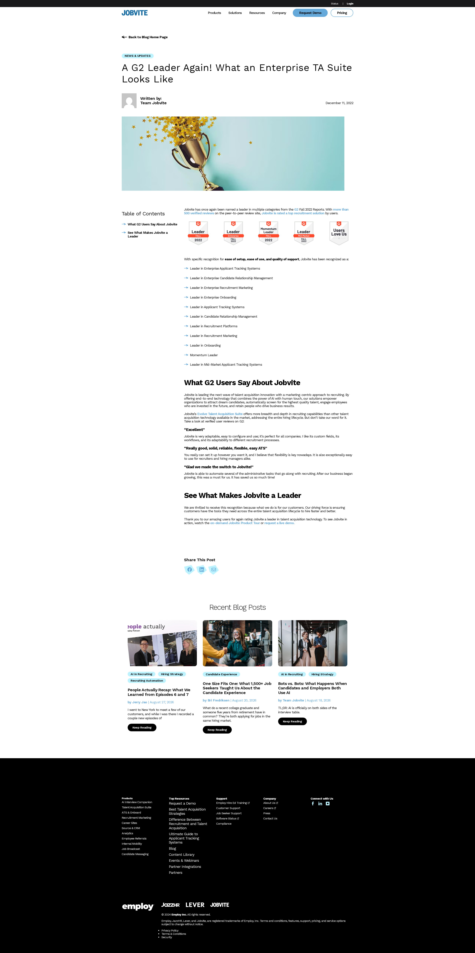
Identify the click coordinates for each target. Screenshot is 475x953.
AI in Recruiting (141, 674)
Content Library (181, 854)
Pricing (342, 13)
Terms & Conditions (173, 934)
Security (166, 937)
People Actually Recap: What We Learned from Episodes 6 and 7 (159, 692)
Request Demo (310, 13)
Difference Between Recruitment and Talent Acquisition (188, 823)
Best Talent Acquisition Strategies (187, 811)
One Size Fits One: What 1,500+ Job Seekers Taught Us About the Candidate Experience (237, 688)
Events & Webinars (184, 860)
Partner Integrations (185, 866)
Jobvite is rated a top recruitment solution (293, 213)
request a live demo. (279, 523)
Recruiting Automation (147, 680)
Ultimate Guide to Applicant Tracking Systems (184, 838)
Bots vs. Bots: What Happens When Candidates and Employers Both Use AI (312, 688)
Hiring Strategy (172, 674)
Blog (172, 848)
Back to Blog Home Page (148, 37)
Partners (175, 872)
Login (350, 3)
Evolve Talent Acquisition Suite (220, 414)
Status (334, 3)
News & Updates (138, 56)
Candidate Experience (221, 674)
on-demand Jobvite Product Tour (235, 523)
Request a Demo (182, 803)
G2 (296, 209)
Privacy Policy (169, 930)
